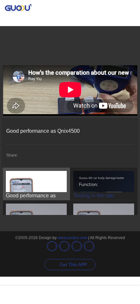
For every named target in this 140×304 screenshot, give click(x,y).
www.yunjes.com (72, 238)
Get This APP (73, 264)
